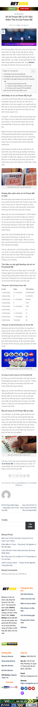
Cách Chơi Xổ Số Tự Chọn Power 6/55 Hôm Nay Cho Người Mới (28, 507)
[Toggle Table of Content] (32, 71)
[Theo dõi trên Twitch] (22, 693)
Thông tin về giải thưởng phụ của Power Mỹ (19, 86)
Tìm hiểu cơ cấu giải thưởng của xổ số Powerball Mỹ (19, 80)
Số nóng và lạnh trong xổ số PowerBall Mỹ (19, 88)
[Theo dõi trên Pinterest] (29, 688)
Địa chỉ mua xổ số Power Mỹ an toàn (15, 90)
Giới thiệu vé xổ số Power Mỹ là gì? (15, 74)
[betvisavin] (19, 3)
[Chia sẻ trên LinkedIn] (28, 476)
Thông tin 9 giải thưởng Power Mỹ (16, 83)
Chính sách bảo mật (28, 599)
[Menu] (5, 3)
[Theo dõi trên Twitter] (26, 688)
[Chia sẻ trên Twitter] (17, 476)
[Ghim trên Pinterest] (24, 476)
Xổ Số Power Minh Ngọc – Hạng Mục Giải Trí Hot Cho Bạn (10, 507)
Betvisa (31, 62)
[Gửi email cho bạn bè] (20, 476)
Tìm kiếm (4, 520)
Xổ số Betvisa (19, 14)
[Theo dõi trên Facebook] (22, 688)
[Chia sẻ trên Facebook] (13, 476)
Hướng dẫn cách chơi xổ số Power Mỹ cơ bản (18, 76)
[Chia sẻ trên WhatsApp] (10, 476)
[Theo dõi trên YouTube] (33, 688)
